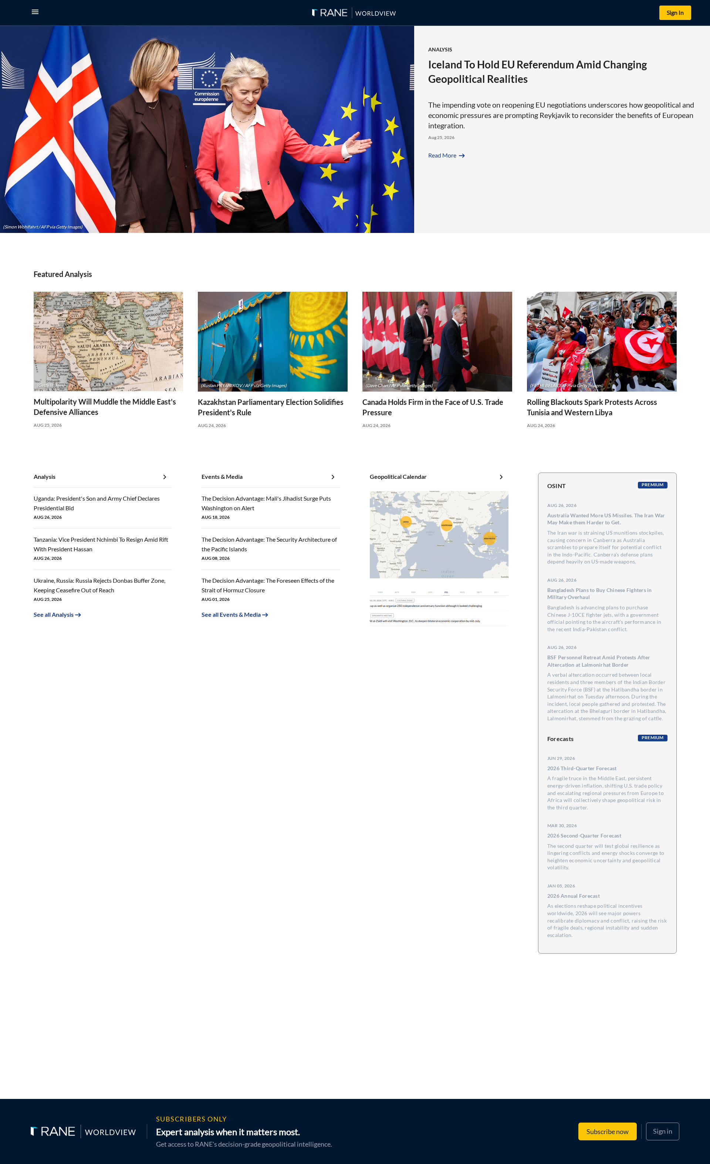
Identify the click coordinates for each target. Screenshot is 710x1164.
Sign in (662, 1131)
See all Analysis (54, 614)
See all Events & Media (231, 614)
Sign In (675, 12)
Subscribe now (607, 1131)
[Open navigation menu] (37, 12)
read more (447, 155)
